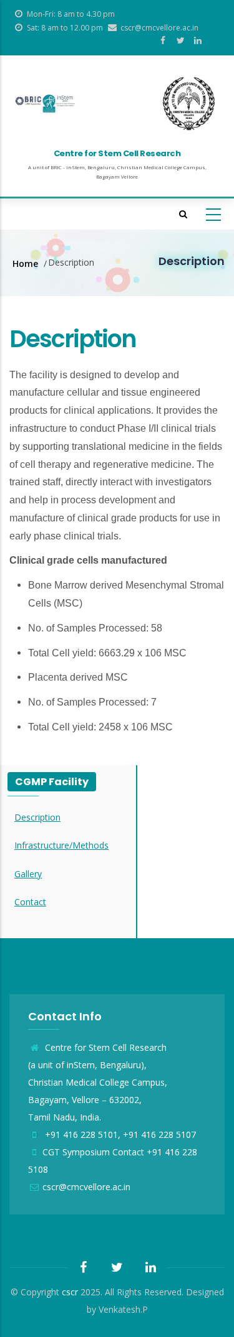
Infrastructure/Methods (61, 845)
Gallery (28, 874)
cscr (70, 1292)
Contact (30, 902)
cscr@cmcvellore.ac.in (86, 1187)
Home (25, 263)
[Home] (45, 103)
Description (37, 817)
